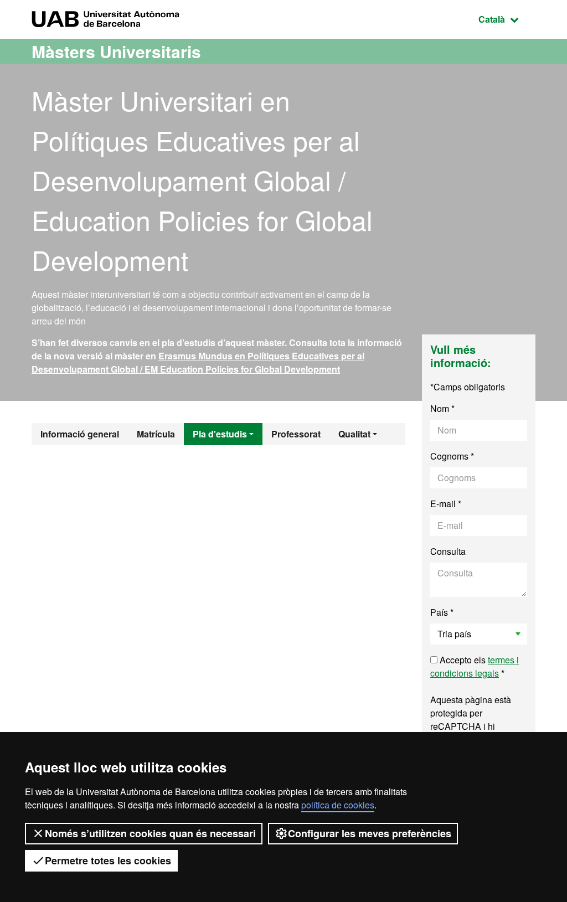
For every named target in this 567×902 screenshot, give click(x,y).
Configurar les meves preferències (369, 833)
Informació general (79, 433)
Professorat (296, 433)
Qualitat (354, 433)
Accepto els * (474, 666)
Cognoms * (452, 456)
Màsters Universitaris (116, 51)
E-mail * (445, 503)
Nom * (442, 408)
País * (441, 612)
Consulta (448, 551)
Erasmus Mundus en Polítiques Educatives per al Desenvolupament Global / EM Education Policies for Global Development (198, 362)
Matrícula (156, 433)
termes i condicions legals (474, 666)
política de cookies (337, 804)
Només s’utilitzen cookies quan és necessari (150, 833)
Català (506, 18)
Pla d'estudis (220, 433)
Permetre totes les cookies (108, 860)
